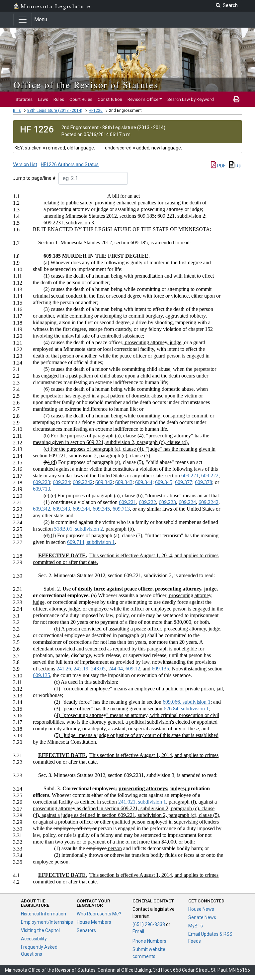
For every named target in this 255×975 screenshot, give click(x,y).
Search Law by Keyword (190, 99)
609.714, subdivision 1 (91, 542)
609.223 (41, 482)
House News (201, 909)
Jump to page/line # (34, 178)
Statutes (24, 99)
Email (138, 931)
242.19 (81, 668)
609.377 (183, 482)
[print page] (236, 99)
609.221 (190, 475)
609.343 (123, 482)
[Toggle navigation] (22, 19)
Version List (25, 164)
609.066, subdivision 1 (187, 702)
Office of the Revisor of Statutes (85, 84)
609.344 (143, 482)
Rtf (238, 165)
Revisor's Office (143, 99)
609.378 (203, 482)
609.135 (160, 668)
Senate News (202, 917)
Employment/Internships (47, 922)
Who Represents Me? (99, 913)
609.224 (61, 482)
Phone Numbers (149, 941)
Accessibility (34, 938)
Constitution (110, 99)
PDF (220, 165)
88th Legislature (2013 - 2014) (54, 110)
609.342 (104, 482)
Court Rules (80, 99)
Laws (43, 99)
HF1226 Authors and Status (70, 164)
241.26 (63, 668)
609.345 (163, 482)
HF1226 (96, 110)
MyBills (195, 925)
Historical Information (43, 913)
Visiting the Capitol (40, 930)
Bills (17, 110)
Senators (86, 930)
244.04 (115, 668)
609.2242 (83, 482)
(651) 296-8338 (148, 924)
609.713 (41, 489)
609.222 (209, 475)
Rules (58, 99)
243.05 (98, 668)
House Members (94, 922)
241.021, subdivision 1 (142, 802)
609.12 (133, 668)
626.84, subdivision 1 (186, 708)
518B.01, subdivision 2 (78, 529)
